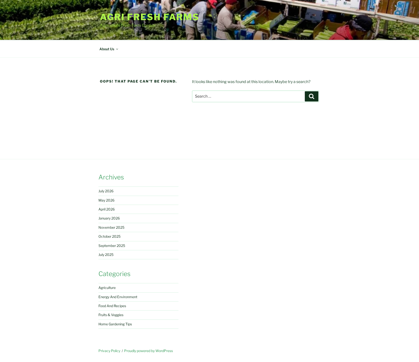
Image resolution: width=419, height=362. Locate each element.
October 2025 (109, 236)
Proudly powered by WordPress (148, 351)
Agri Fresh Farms (149, 17)
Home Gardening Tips (115, 324)
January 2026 (109, 218)
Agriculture (107, 288)
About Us (106, 49)
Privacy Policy (109, 351)
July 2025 (105, 255)
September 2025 (111, 246)
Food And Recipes (112, 306)
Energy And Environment (117, 297)
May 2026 (106, 200)
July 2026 (105, 191)
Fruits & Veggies (110, 315)
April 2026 (106, 209)
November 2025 (111, 227)
